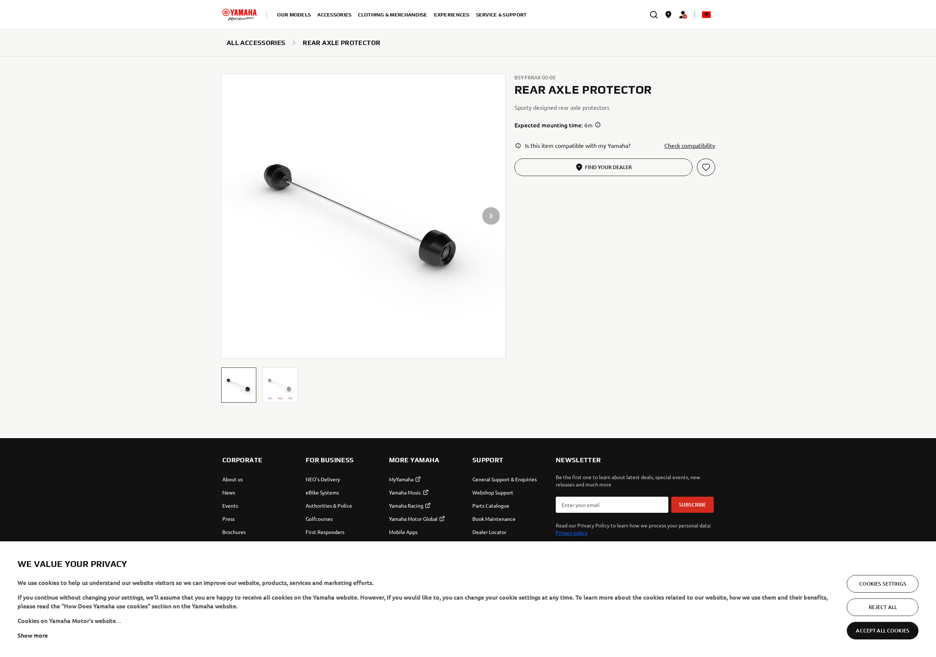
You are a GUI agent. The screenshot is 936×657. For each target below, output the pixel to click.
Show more (33, 635)
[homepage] (239, 14)
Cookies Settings (882, 583)
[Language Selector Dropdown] (706, 14)
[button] (238, 385)
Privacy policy (572, 532)
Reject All (883, 607)
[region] (468, 599)
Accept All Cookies (882, 630)
